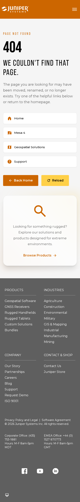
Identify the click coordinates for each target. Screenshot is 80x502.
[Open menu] (74, 9)
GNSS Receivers (17, 307)
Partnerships (14, 372)
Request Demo (16, 395)
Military (49, 318)
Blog (8, 383)
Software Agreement (56, 420)
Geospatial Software (20, 301)
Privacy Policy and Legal (21, 420)
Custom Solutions (18, 324)
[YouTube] (40, 472)
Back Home (23, 180)
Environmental (55, 312)
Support (11, 389)
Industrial (51, 330)
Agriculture (53, 301)
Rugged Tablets (17, 318)
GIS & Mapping (55, 324)
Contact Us (52, 366)
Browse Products (37, 255)
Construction (54, 307)
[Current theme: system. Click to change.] (7, 495)
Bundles (11, 330)
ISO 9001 (11, 401)
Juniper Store (54, 372)
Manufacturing (56, 336)
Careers (11, 378)
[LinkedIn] (55, 472)
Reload (57, 180)
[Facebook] (24, 472)
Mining (49, 342)
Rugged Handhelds (20, 312)
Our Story (12, 366)
